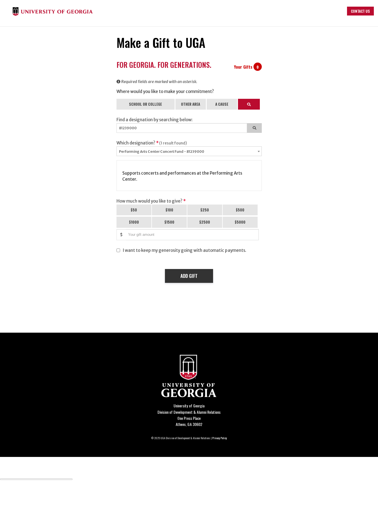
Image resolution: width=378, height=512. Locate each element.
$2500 (204, 222)
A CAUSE (221, 104)
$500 (240, 210)
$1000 (134, 222)
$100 (169, 210)
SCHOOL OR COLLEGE (145, 104)
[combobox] (189, 151)
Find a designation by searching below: (154, 119)
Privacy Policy (219, 438)
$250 (204, 210)
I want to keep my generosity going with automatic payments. (184, 250)
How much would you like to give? (151, 201)
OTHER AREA (190, 104)
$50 (134, 210)
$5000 (240, 222)
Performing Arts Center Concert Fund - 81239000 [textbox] (161, 151)
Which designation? (151, 143)
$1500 (169, 222)
